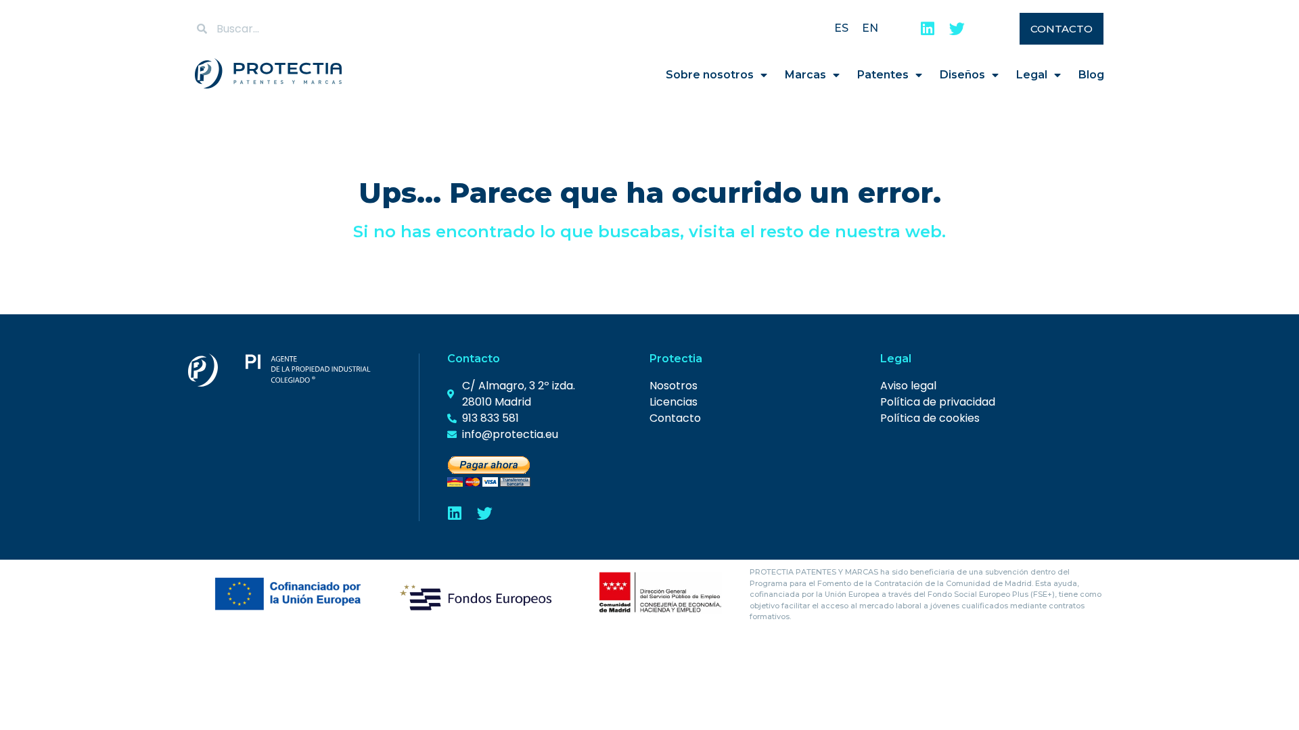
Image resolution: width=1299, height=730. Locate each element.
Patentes (883, 74)
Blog (1091, 74)
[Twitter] (957, 28)
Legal (1031, 74)
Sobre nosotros (710, 74)
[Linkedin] (927, 28)
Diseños (962, 74)
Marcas (805, 74)
